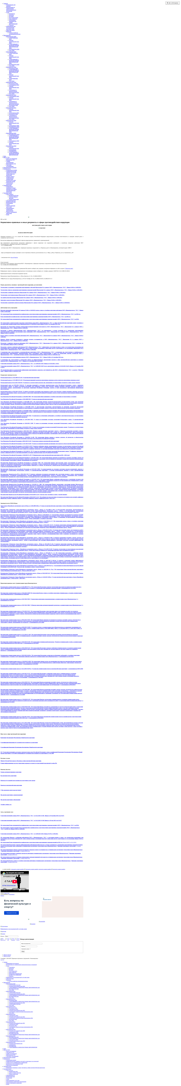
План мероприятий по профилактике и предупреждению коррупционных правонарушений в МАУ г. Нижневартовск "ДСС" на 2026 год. (36, 316)
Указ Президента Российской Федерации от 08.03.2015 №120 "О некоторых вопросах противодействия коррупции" (30, 441)
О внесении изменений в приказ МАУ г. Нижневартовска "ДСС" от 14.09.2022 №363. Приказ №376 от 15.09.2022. (29, 833)
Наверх (2, 895)
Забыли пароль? (7, 954)
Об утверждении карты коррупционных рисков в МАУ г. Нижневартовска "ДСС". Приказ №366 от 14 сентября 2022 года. (32, 357)
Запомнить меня (25, 949)
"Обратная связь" (69, 268)
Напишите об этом (11, 912)
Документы (11, 894)
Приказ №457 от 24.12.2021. (39, 842)
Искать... (3, 936)
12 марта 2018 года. (42, 846)
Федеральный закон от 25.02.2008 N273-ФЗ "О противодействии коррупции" (20, 377)
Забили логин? (7, 956)
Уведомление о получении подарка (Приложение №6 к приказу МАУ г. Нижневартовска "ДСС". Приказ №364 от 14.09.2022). (32, 295)
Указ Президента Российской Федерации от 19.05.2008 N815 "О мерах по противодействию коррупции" (27, 399)
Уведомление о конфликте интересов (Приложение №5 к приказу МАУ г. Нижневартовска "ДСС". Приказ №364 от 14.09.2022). (33, 292)
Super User (6, 893)
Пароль (23, 946)
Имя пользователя (25, 943)
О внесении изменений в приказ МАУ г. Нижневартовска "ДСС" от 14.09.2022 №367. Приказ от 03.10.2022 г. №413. (30, 363)
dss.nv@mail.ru (14, 257)
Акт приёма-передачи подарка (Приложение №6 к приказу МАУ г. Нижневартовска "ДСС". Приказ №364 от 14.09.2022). (31, 297)
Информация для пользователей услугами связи (14, 929)
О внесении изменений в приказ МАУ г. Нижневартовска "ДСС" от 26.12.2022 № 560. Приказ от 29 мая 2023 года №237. (31, 820)
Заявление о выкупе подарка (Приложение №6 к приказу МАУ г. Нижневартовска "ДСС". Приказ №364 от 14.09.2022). (31, 300)
